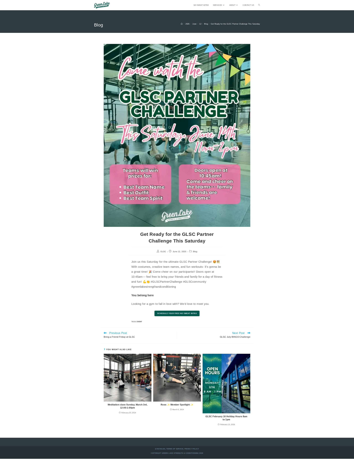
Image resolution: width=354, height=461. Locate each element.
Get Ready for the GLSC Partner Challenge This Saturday (235, 24)
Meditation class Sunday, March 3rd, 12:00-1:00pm (127, 406)
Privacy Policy (191, 449)
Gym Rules (160, 449)
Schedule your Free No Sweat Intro (177, 313)
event (139, 321)
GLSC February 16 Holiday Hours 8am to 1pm (226, 418)
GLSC (163, 251)
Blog (195, 251)
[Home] (182, 24)
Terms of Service (174, 449)
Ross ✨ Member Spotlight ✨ (177, 404)
